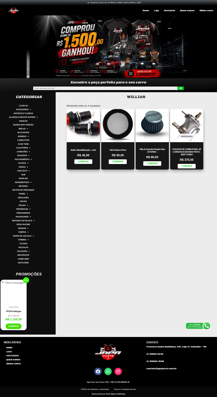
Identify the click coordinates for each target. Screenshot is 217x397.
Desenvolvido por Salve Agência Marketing (108, 394)
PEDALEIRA (23, 198)
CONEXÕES (22, 152)
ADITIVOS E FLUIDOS (23, 113)
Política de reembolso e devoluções (95, 389)
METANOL (23, 186)
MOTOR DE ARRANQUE (23, 190)
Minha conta (206, 10)
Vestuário (169, 10)
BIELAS (22, 129)
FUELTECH (22, 171)
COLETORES (22, 148)
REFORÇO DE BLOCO (22, 221)
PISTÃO (23, 201)
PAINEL (22, 194)
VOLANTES (22, 251)
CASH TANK (23, 144)
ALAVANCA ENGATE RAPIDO (22, 117)
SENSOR (22, 228)
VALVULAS (23, 247)
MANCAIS (23, 178)
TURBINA (22, 240)
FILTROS (22, 163)
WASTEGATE (23, 255)
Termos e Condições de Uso (125, 389)
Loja (156, 10)
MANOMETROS (22, 182)
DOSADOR (22, 155)
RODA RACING (23, 224)
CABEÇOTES (23, 140)
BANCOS (23, 121)
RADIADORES (22, 217)
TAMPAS (22, 232)
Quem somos (187, 10)
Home (146, 10)
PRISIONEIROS (23, 213)
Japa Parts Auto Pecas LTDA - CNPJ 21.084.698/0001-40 (108, 382)
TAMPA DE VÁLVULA (22, 236)
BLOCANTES (23, 132)
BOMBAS (22, 136)
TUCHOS (23, 244)
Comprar (13, 326)
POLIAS (22, 205)
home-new (23, 259)
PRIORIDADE (22, 209)
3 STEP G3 (23, 106)
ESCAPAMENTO (22, 159)
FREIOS (22, 167)
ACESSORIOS (22, 109)
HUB (23, 175)
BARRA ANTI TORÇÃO (23, 125)
